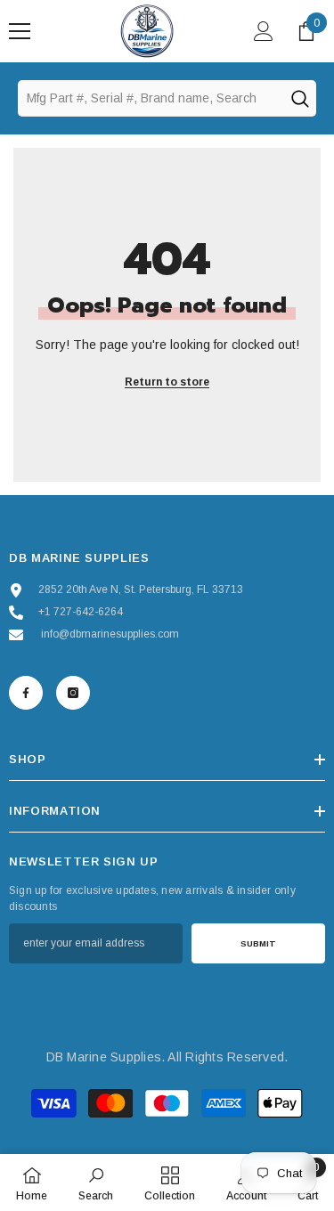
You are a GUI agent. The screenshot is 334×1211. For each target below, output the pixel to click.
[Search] (299, 98)
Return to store (167, 382)
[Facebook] (26, 693)
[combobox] (150, 98)
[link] (96, 1182)
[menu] (19, 31)
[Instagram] (73, 693)
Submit (258, 943)
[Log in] (263, 31)
